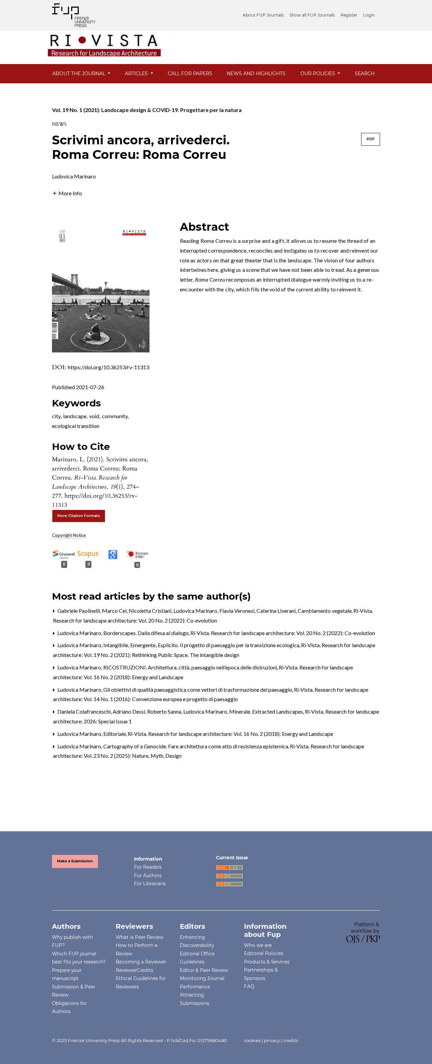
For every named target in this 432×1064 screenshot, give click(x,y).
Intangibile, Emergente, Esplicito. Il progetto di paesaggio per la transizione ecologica (201, 645)
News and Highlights (256, 73)
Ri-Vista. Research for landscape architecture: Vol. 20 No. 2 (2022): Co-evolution (282, 633)
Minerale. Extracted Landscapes (266, 711)
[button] (67, 192)
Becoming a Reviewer (141, 962)
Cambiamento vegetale (325, 610)
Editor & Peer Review (204, 970)
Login (369, 15)
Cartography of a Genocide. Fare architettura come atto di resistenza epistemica (196, 746)
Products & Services (267, 962)
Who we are (258, 945)
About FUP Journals (263, 15)
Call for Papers (190, 73)
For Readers (148, 867)
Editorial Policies (263, 953)
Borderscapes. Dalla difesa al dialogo (146, 633)
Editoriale (115, 733)
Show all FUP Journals (312, 15)
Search (365, 73)
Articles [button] (137, 73)
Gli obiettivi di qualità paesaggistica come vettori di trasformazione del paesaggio (198, 689)
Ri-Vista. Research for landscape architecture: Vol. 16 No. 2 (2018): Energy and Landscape (230, 733)
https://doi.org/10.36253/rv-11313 (108, 367)
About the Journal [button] (79, 73)
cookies (252, 1040)
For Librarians (150, 883)
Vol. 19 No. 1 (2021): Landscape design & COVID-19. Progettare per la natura (147, 110)
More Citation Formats (78, 516)
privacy (272, 1040)
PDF (371, 139)
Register (349, 15)
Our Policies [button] (318, 73)
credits (290, 1040)
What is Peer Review (139, 937)
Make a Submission (75, 861)
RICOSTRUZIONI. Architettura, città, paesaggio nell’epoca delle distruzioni (190, 667)
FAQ (249, 986)
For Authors (148, 875)
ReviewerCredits (134, 970)
